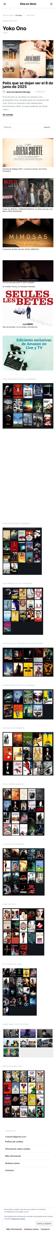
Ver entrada (8, 114)
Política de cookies (14, 1141)
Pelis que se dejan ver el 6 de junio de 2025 (28, 85)
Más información (13, 1156)
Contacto (9, 1170)
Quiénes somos (12, 1163)
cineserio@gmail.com (15, 1136)
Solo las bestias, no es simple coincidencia (20, 327)
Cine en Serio (28, 3)
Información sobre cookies (17, 1149)
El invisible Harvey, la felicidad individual (19, 286)
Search (47, 127)
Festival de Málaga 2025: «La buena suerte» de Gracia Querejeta (25, 170)
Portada (18, 15)
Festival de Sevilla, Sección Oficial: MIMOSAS (21, 249)
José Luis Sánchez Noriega (18, 92)
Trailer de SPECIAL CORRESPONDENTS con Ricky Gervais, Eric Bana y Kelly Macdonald (28, 210)
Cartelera (10, 45)
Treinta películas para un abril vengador (19, 282)
